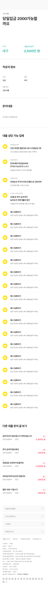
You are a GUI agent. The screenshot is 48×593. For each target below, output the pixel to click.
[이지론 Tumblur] (21, 579)
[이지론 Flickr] (36, 579)
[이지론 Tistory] (30, 579)
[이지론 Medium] (9, 579)
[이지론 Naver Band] (27, 579)
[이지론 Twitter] (18, 579)
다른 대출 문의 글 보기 (15, 426)
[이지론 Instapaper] (33, 579)
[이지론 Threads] (39, 579)
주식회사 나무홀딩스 (23, 574)
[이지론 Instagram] (7, 579)
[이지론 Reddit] (12, 579)
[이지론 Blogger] (4, 579)
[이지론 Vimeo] (42, 579)
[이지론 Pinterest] (15, 579)
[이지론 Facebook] (24, 579)
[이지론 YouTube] (4, 582)
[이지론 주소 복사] (7, 582)
